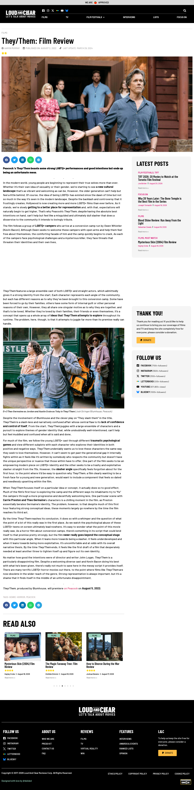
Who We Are (48, 739)
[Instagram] (48, 10)
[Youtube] (62, 10)
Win (82, 753)
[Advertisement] (63, 267)
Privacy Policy (161, 773)
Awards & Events (128, 743)
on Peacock (71, 588)
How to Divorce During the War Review (102, 665)
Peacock (30, 597)
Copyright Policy (137, 773)
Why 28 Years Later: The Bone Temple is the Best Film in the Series (159, 200)
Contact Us (48, 748)
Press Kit (47, 743)
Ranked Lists (126, 748)
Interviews (125, 739)
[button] (184, 10)
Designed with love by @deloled (17, 781)
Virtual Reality (89, 748)
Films (4, 33)
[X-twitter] (52, 10)
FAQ (43, 753)
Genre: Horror (17, 597)
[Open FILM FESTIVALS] (104, 17)
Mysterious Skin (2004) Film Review (20, 665)
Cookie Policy (182, 773)
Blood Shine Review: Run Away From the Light (159, 221)
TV (82, 743)
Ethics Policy (115, 773)
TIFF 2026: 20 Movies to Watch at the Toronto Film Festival (158, 178)
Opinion (123, 753)
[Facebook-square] (43, 10)
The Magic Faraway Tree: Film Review (61, 665)
